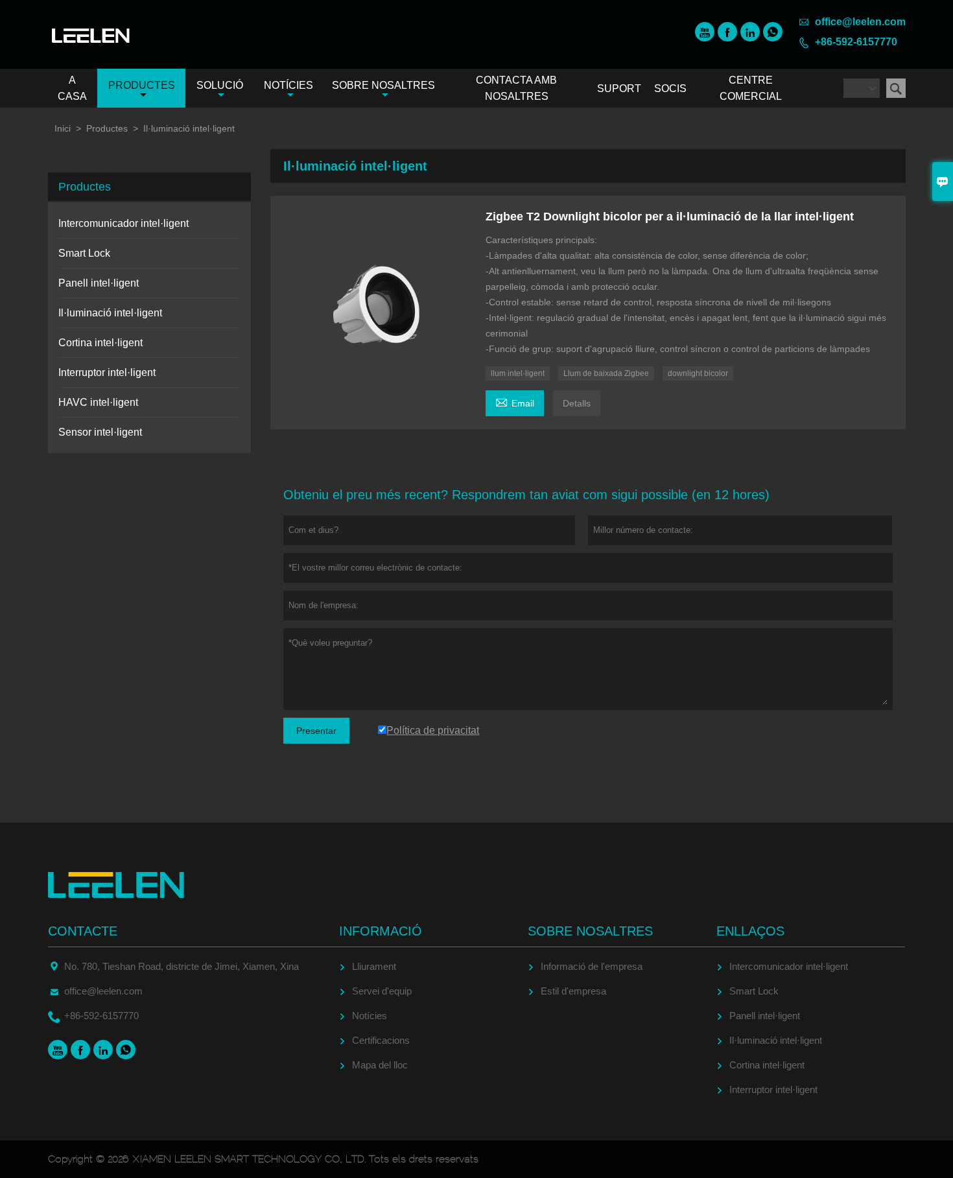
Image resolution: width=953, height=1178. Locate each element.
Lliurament (374, 966)
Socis (670, 88)
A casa (72, 88)
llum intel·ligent (518, 373)
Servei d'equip (382, 990)
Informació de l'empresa (591, 966)
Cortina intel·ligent (100, 342)
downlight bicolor (698, 373)
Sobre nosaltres (383, 85)
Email (514, 401)
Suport (619, 88)
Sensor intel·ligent (100, 432)
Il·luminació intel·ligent (110, 312)
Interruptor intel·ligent (107, 372)
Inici (62, 128)
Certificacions (381, 1040)
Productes (141, 85)
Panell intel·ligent (98, 283)
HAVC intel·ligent (98, 402)
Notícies (288, 85)
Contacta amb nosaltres (516, 88)
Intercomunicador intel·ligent (123, 223)
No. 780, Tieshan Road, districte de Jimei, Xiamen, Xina (181, 966)
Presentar (316, 730)
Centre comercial (751, 88)
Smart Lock (84, 253)
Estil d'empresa (573, 990)
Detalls (577, 403)
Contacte (82, 931)
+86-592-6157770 (856, 41)
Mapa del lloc (380, 1064)
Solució (219, 85)
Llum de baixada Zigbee (606, 373)
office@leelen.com (860, 21)
